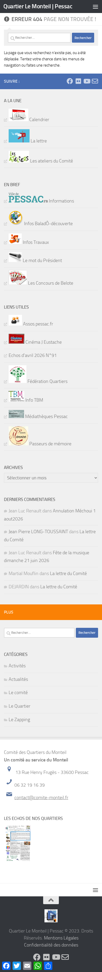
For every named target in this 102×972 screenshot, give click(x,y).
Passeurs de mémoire (49, 444)
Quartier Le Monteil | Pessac (37, 6)
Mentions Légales (61, 938)
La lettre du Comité (68, 573)
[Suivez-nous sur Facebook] (70, 81)
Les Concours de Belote (50, 283)
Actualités (18, 679)
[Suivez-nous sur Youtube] (86, 81)
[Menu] (95, 6)
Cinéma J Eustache (43, 342)
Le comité (18, 692)
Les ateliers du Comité (51, 161)
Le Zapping (19, 719)
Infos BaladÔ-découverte (48, 223)
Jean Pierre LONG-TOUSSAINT (38, 531)
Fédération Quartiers (46, 381)
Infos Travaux (35, 242)
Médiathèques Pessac (46, 416)
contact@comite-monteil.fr (41, 797)
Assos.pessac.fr (37, 324)
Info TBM (33, 400)
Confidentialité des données (51, 945)
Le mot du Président (42, 260)
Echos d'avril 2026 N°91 (33, 355)
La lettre (38, 141)
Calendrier (38, 119)
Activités (17, 666)
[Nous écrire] (95, 81)
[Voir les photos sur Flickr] (78, 81)
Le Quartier (19, 706)
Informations (61, 201)
